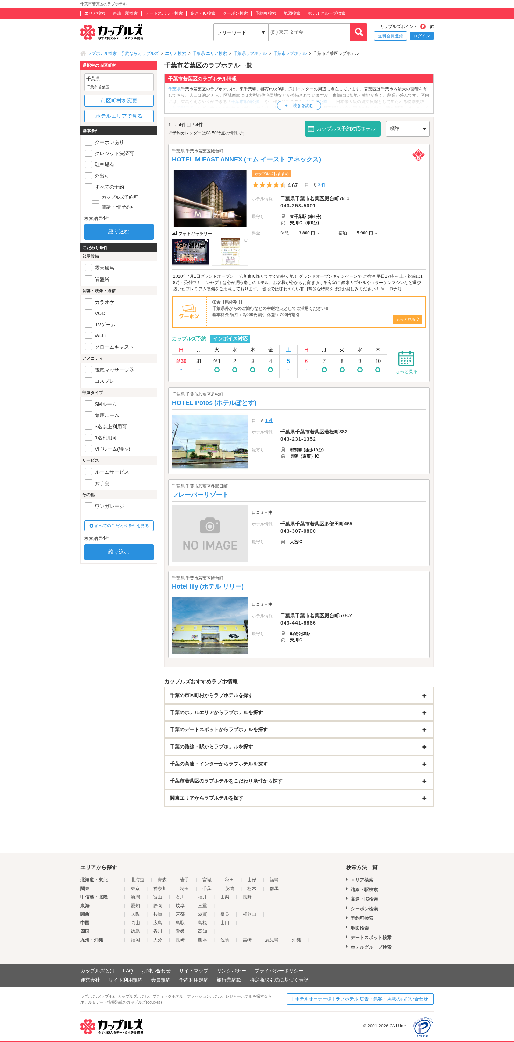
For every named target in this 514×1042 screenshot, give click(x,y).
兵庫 (157, 914)
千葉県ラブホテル (250, 53)
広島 (157, 922)
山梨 (224, 896)
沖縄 (296, 939)
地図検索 (292, 13)
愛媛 (180, 931)
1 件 (269, 420)
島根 (202, 922)
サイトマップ (193, 971)
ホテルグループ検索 (326, 13)
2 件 (322, 184)
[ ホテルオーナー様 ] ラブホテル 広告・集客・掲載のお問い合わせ (360, 998)
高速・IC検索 (202, 13)
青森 (162, 879)
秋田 (229, 879)
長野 (247, 896)
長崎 (180, 939)
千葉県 (174, 89)
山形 (251, 879)
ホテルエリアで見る (119, 116)
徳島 (135, 931)
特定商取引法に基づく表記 (279, 980)
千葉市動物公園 (245, 101)
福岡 (135, 939)
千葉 (207, 888)
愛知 (135, 905)
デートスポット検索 (164, 13)
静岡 (157, 905)
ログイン (421, 36)
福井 (202, 896)
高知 (202, 931)
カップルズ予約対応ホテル (346, 128)
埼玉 (184, 888)
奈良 (224, 914)
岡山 (135, 922)
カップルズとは (97, 971)
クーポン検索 (235, 13)
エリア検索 (94, 13)
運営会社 (90, 980)
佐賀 (224, 939)
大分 (157, 939)
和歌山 (249, 914)
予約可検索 (265, 13)
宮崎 (247, 939)
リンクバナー (231, 971)
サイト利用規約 (125, 980)
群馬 (274, 888)
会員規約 (161, 980)
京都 (180, 914)
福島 (274, 879)
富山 (157, 896)
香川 (157, 931)
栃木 (251, 888)
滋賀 (202, 914)
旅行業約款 (229, 980)
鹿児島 (272, 939)
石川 (180, 896)
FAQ (128, 971)
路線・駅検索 (125, 13)
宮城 (207, 879)
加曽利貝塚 (182, 107)
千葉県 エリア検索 (209, 53)
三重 (202, 905)
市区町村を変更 (119, 100)
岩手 (184, 879)
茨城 (229, 888)
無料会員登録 (390, 36)
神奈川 (160, 888)
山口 (224, 922)
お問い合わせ (156, 971)
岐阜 (180, 905)
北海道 (137, 879)
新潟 (135, 896)
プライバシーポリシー (279, 971)
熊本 (202, 939)
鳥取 (180, 922)
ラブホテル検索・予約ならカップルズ (123, 53)
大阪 (135, 914)
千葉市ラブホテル (290, 53)
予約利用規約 (193, 980)
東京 (135, 888)
